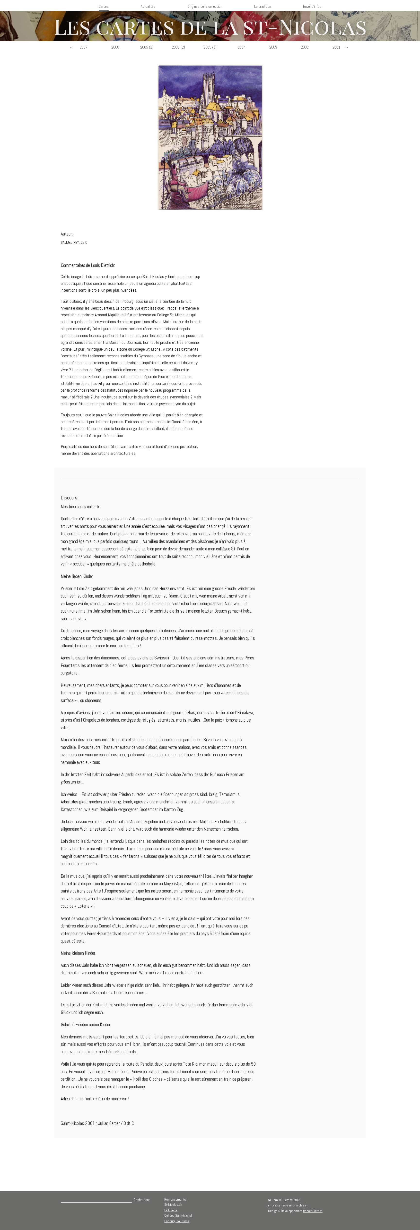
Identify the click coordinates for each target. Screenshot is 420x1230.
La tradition (262, 6)
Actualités (148, 6)
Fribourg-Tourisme (176, 1221)
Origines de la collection (205, 6)
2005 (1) (146, 47)
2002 (305, 47)
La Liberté (170, 1210)
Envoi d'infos (312, 6)
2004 (241, 47)
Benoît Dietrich (313, 1211)
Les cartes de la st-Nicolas (210, 26)
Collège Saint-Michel (178, 1215)
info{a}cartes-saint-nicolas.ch (288, 1205)
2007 (84, 47)
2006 (115, 47)
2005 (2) (178, 47)
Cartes (104, 6)
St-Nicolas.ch (173, 1204)
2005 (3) (210, 47)
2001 (336, 47)
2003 (273, 47)
